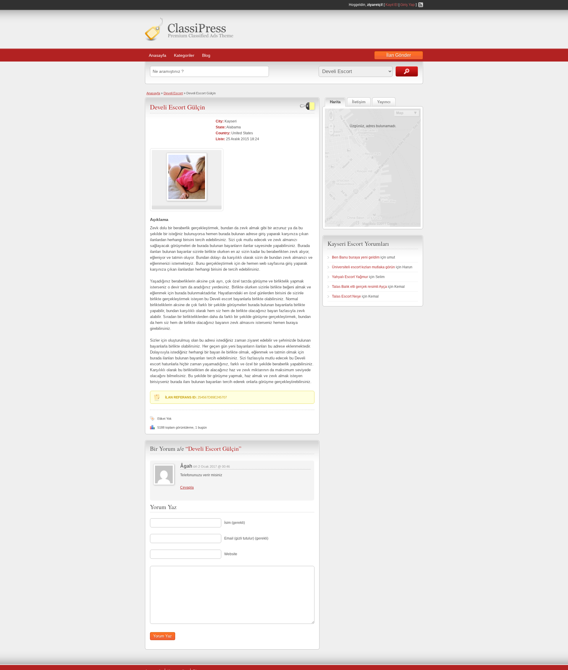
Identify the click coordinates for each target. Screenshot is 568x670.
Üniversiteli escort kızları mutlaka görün (363, 267)
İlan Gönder (398, 55)
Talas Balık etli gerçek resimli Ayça (359, 287)
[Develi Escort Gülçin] (187, 200)
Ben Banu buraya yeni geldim (356, 257)
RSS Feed (420, 4)
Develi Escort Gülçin (177, 107)
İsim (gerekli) (234, 523)
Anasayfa (157, 55)
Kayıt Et (391, 5)
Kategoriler (184, 55)
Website (230, 554)
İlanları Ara (407, 71)
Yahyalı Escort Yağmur (350, 277)
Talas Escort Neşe (346, 296)
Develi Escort (173, 93)
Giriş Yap (407, 5)
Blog (206, 55)
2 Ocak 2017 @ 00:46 (214, 466)
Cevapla (187, 487)
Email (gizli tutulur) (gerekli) (246, 538)
